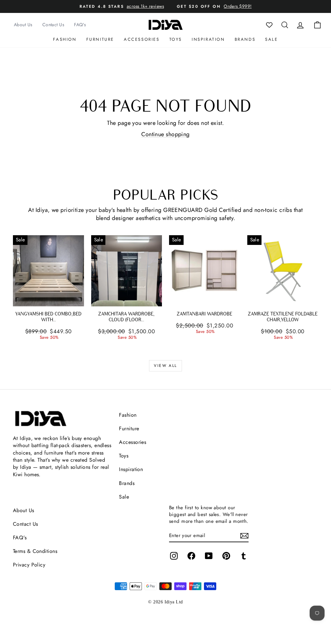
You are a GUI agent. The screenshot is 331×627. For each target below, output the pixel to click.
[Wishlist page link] (269, 25)
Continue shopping (165, 134)
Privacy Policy (29, 564)
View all (165, 365)
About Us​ (23, 510)
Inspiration (208, 39)
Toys (175, 39)
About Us (23, 24)
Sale (271, 39)
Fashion (64, 39)
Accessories (142, 39)
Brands (245, 39)
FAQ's (80, 24)
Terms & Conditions (35, 551)
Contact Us (53, 24)
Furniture (100, 39)
